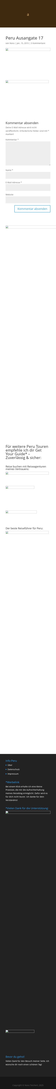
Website (9, 194)
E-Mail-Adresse (14, 182)
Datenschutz (14, 769)
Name (9, 170)
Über (10, 765)
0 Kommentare (38, 43)
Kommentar (12, 139)
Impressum (13, 773)
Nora (12, 43)
